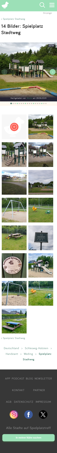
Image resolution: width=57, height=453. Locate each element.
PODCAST (18, 378)
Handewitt (12, 354)
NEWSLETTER (43, 378)
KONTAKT (18, 390)
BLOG (29, 378)
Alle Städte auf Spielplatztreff (28, 428)
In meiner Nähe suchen (28, 437)
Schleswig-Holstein (36, 348)
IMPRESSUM (43, 401)
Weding (28, 354)
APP (7, 378)
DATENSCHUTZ (23, 401)
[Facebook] (28, 417)
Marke (30, 98)
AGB (9, 401)
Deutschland (11, 348)
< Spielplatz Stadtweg (13, 18)
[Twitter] (43, 417)
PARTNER (39, 390)
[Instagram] (14, 417)
